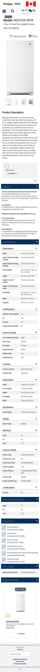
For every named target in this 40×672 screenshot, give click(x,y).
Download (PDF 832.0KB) (16, 555)
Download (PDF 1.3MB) (15, 542)
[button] (20, 68)
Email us (20, 650)
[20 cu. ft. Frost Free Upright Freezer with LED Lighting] (20, 603)
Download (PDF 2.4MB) (15, 530)
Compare (21, 634)
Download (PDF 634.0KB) (16, 549)
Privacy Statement (20, 664)
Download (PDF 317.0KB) (16, 562)
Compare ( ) (12, 173)
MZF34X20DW (12, 621)
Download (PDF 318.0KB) (16, 536)
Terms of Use (20, 661)
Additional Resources (20, 659)
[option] (9, 102)
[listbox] (20, 102)
